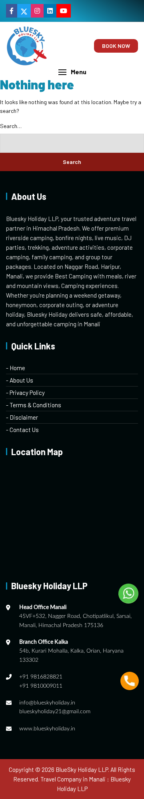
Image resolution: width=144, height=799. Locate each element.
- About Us (19, 380)
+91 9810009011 (40, 686)
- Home (15, 367)
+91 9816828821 (40, 677)
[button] (72, 72)
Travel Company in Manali (73, 779)
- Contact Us (22, 429)
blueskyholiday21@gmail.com (54, 711)
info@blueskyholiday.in (47, 703)
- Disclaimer (22, 417)
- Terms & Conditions (33, 404)
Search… (11, 125)
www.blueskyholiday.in (47, 729)
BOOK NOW (116, 45)
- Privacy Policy (25, 392)
